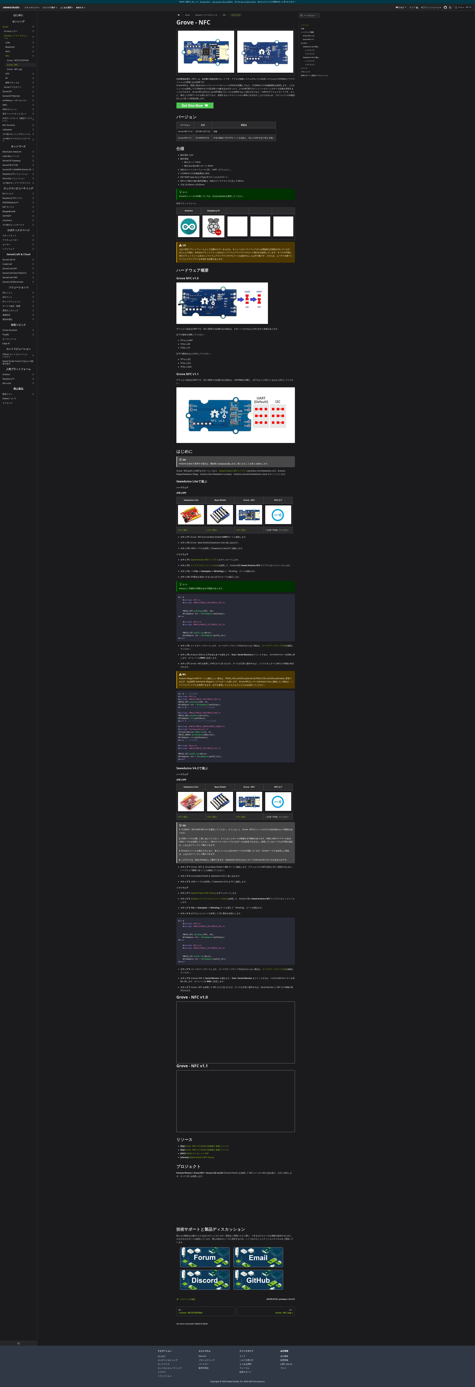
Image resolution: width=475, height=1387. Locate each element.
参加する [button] (79, 7)
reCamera (7, 220)
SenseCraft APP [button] (9, 268)
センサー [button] (6, 244)
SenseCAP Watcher (11, 96)
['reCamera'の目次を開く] (33, 220)
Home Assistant (9, 330)
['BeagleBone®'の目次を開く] (33, 211)
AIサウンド (7, 297)
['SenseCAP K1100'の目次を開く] (33, 165)
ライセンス (7, 403)
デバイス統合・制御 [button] (11, 306)
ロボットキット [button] (9, 235)
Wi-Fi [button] (7, 51)
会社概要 (284, 1356)
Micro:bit (6, 383)
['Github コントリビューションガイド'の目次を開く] (33, 355)
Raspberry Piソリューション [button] (15, 174)
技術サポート (245, 1372)
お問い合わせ (286, 1364)
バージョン (305, 25)
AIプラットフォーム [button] (430, 7)
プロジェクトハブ (206, 1360)
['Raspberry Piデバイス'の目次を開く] (33, 198)
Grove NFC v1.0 (308, 36)
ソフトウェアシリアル (236, 685)
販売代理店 (204, 1368)
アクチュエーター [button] (10, 240)
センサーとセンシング (168, 1360)
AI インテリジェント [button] (11, 301)
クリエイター (205, 1)
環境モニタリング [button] (10, 310)
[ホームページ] (178, 15)
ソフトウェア (310, 54)
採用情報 (284, 1360)
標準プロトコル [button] (12, 82)
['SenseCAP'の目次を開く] (33, 91)
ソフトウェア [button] (8, 249)
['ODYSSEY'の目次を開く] (33, 216)
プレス (283, 1368)
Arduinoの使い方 (226, 463)
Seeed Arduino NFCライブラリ (233, 470)
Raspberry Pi (8, 378)
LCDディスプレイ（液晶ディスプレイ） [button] (17, 119)
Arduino (6, 374)
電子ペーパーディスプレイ (14, 113)
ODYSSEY (6, 215)
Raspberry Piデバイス (12, 198)
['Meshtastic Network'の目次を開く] (33, 152)
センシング (18, 21)
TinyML (5, 334)
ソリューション (17, 287)
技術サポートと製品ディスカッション (314, 75)
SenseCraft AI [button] (8, 259)
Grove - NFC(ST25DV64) (18, 60)
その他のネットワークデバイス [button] (16, 182)
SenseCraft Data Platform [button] (14, 273)
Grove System (218, 196)
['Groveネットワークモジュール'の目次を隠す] (33, 37)
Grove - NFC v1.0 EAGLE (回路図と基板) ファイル (207, 1146)
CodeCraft (7, 264)
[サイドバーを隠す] (18, 1343)
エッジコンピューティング (18, 188)
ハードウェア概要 (307, 32)
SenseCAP (7, 91)
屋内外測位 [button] (7, 319)
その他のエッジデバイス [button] (13, 224)
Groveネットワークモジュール (15, 36)
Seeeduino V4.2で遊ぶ (311, 57)
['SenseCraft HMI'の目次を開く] (33, 277)
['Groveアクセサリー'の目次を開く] (33, 87)
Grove (5, 26)
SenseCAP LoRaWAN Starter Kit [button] (16, 169)
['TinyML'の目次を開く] (33, 335)
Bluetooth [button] (10, 47)
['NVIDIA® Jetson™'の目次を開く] (33, 202)
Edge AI (6, 343)
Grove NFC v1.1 (308, 39)
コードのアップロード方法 (273, 645)
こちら (186, 845)
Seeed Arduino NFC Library (203, 893)
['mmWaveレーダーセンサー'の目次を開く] (33, 100)
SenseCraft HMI (9, 277)
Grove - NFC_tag (14, 69)
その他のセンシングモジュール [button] (16, 134)
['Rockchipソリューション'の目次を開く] (33, 178)
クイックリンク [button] (31, 7)
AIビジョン (7, 292)
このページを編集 (187, 1299)
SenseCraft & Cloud (18, 254)
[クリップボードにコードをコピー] (292, 597)
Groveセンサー (11, 31)
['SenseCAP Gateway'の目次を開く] (33, 161)
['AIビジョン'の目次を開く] (33, 293)
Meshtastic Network (11, 151)
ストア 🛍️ (413, 7)
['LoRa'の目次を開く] (33, 43)
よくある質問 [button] (65, 7)
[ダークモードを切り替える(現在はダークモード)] (450, 7)
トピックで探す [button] (48, 7)
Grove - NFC (12, 64)
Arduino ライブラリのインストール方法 (209, 898)
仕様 (302, 28)
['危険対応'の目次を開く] (33, 315)
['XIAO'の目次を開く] (33, 105)
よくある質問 (245, 1364)
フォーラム (244, 1368)
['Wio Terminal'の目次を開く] (33, 125)
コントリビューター (248, 1)
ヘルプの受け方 (246, 1360)
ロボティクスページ (18, 230)
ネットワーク (18, 146)
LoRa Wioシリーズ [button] (10, 156)
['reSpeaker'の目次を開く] (33, 130)
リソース (304, 68)
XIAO (4, 104)
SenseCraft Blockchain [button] (12, 282)
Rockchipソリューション (13, 178)
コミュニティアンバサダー (222, 1)
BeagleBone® (8, 211)
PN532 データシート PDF (197, 1153)
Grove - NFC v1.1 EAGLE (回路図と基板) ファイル (207, 1149)
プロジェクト (306, 72)
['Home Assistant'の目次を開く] (33, 330)
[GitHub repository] (445, 7)
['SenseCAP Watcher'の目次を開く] (33, 96)
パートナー (204, 1364)
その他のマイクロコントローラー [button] (16, 139)
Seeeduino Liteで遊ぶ (311, 46)
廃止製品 (18, 388)
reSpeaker (7, 129)
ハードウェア (310, 50)
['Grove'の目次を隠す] (33, 27)
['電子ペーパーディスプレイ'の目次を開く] (33, 114)
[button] (401, 7)
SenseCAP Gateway (11, 160)
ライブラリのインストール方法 (204, 565)
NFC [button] (7, 56)
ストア (242, 1356)
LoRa (7, 42)
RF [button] (6, 78)
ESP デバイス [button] (8, 207)
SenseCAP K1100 (10, 165)
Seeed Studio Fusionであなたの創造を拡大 (17, 362)
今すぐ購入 (183, 530)
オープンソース (9, 339)
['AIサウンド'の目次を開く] (33, 297)
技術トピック (18, 324)
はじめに (18, 15)
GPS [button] (7, 73)
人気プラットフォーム (18, 369)
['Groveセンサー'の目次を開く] (33, 31)
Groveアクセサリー (13, 87)
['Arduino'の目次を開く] (33, 374)
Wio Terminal (8, 125)
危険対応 (6, 315)
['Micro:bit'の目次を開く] (33, 383)
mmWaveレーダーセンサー (14, 100)
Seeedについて (9, 398)
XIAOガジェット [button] (9, 109)
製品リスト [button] (7, 394)
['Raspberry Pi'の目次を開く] (33, 379)
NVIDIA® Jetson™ (10, 202)
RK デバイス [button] (7, 193)
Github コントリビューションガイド (14, 355)
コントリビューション (18, 348)
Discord (202, 1356)
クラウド (162, 1372)
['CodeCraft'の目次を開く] (33, 264)
